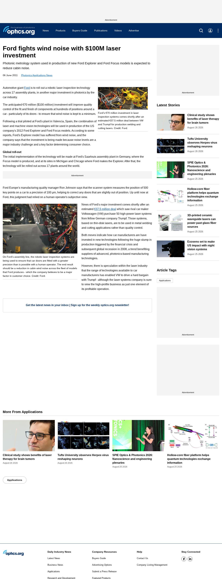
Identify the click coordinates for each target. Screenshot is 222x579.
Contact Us (142, 558)
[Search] (201, 30)
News (46, 30)
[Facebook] (183, 558)
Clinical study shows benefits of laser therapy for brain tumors (203, 119)
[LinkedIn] (190, 558)
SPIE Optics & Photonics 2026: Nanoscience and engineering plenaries (132, 459)
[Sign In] (210, 30)
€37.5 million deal (105, 209)
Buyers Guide (79, 30)
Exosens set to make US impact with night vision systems (201, 245)
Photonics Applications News (36, 75)
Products (60, 30)
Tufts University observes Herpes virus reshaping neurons (202, 142)
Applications (165, 280)
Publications (100, 30)
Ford (27, 87)
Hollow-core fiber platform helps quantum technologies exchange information (189, 459)
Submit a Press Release (104, 571)
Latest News (54, 558)
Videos (118, 30)
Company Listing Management (152, 565)
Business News (55, 565)
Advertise (134, 30)
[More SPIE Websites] (218, 30)
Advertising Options (102, 565)
